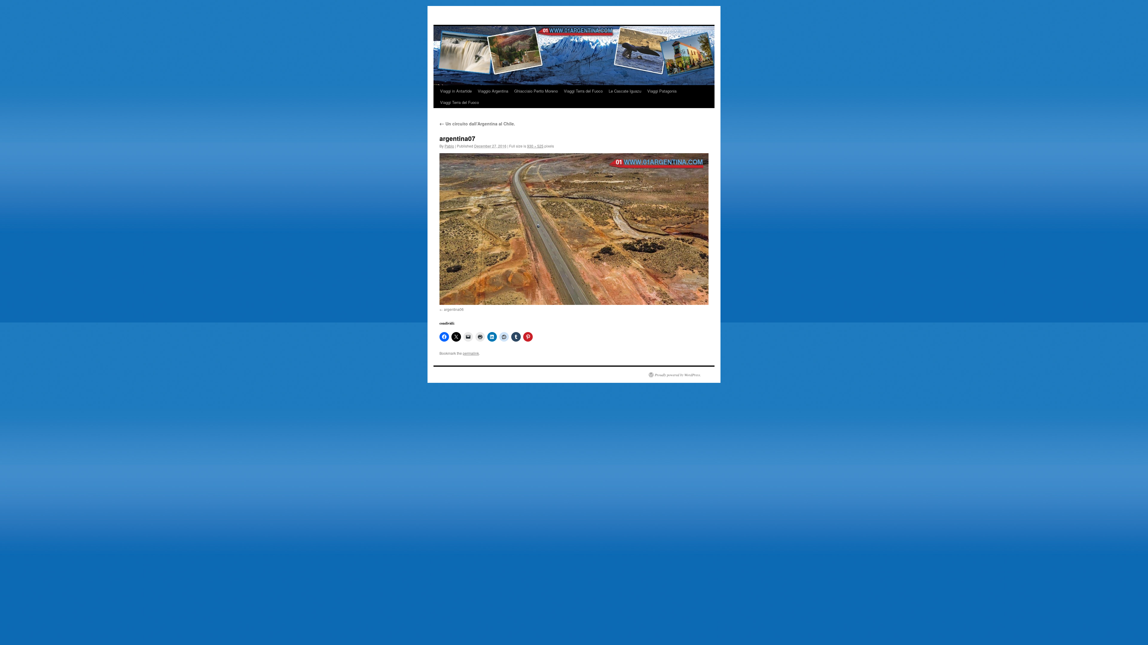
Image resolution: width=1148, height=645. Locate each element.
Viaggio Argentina (493, 91)
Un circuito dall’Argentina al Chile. (477, 124)
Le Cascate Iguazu (625, 91)
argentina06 (454, 309)
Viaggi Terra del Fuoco (583, 91)
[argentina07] (574, 229)
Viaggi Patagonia (662, 91)
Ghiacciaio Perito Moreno (536, 91)
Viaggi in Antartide (456, 91)
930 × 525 (535, 145)
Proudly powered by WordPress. (678, 374)
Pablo (449, 145)
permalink (471, 353)
